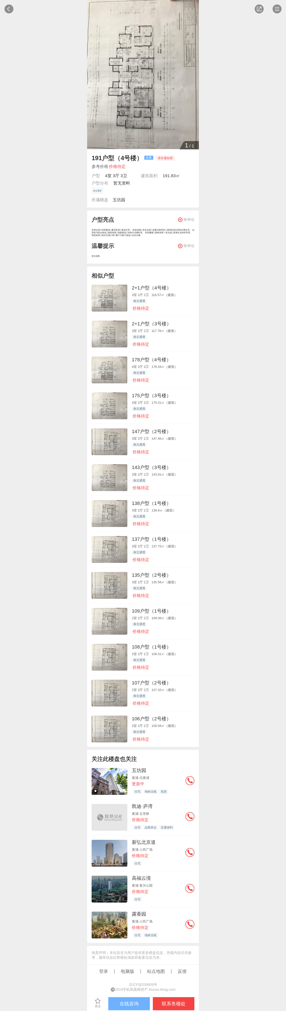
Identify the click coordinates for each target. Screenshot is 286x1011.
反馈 (182, 971)
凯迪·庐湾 (142, 806)
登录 (103, 971)
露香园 (139, 914)
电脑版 (127, 971)
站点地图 (156, 971)
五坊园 (119, 200)
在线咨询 (129, 1003)
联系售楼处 (174, 1003)
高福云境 (141, 878)
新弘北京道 (144, 842)
